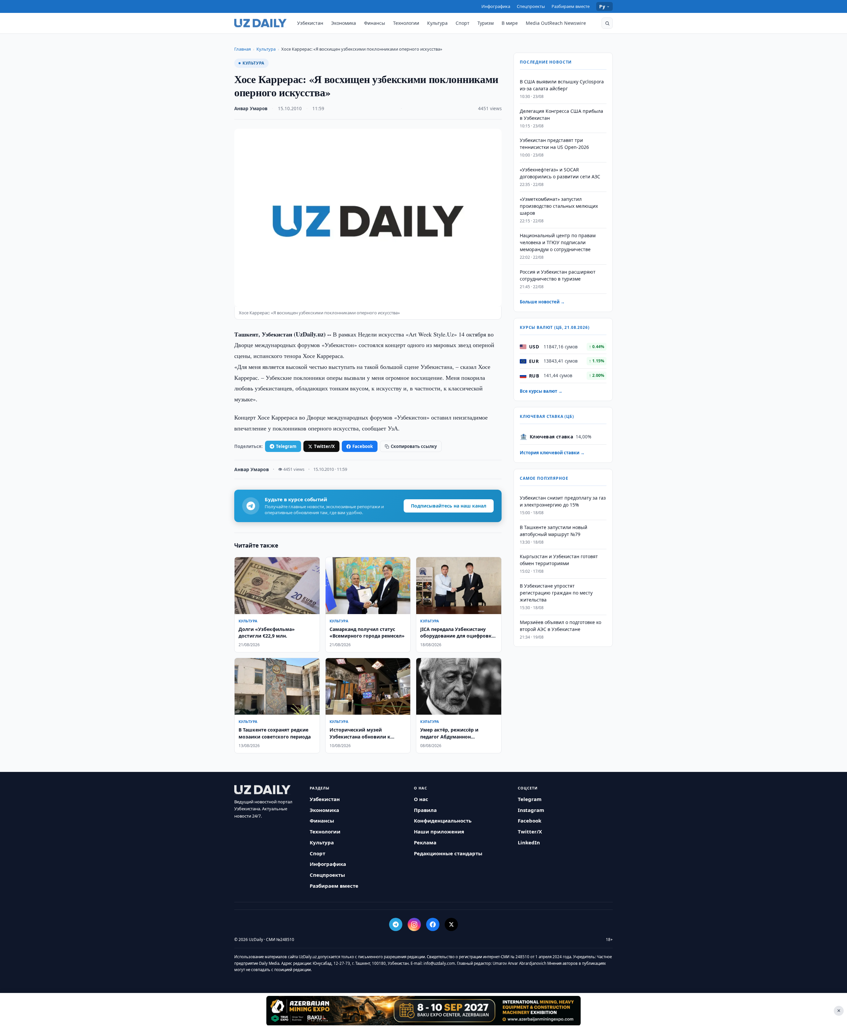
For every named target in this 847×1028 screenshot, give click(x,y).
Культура (437, 23)
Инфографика (495, 6)
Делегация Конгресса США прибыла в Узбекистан (561, 114)
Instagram (531, 810)
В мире (510, 23)
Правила (425, 810)
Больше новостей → (542, 302)
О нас (421, 799)
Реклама (425, 842)
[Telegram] (395, 924)
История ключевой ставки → (552, 453)
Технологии (406, 23)
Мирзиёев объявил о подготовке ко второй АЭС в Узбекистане (560, 625)
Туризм (485, 23)
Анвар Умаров (250, 109)
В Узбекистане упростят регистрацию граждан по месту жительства (556, 593)
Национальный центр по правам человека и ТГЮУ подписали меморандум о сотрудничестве (558, 242)
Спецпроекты (531, 6)
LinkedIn (529, 842)
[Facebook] (432, 924)
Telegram (286, 446)
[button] (607, 23)
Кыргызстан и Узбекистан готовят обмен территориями (559, 560)
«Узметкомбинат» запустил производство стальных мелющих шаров (559, 206)
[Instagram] (414, 924)
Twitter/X (324, 446)
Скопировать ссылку (414, 446)
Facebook (362, 446)
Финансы (374, 23)
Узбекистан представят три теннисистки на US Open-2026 (554, 144)
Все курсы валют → (541, 391)
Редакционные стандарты (448, 853)
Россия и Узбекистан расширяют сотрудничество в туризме (558, 275)
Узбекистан (310, 23)
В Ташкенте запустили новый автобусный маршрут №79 (553, 530)
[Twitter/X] (451, 924)
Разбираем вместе (571, 6)
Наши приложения (439, 831)
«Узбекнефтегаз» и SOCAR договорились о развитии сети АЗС (560, 173)
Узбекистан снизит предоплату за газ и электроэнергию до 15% (563, 501)
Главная (242, 49)
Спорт (462, 23)
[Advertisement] (423, 1010)
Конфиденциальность (442, 820)
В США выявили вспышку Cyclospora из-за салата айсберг (562, 85)
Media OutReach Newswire (556, 23)
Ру (602, 6)
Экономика (343, 23)
